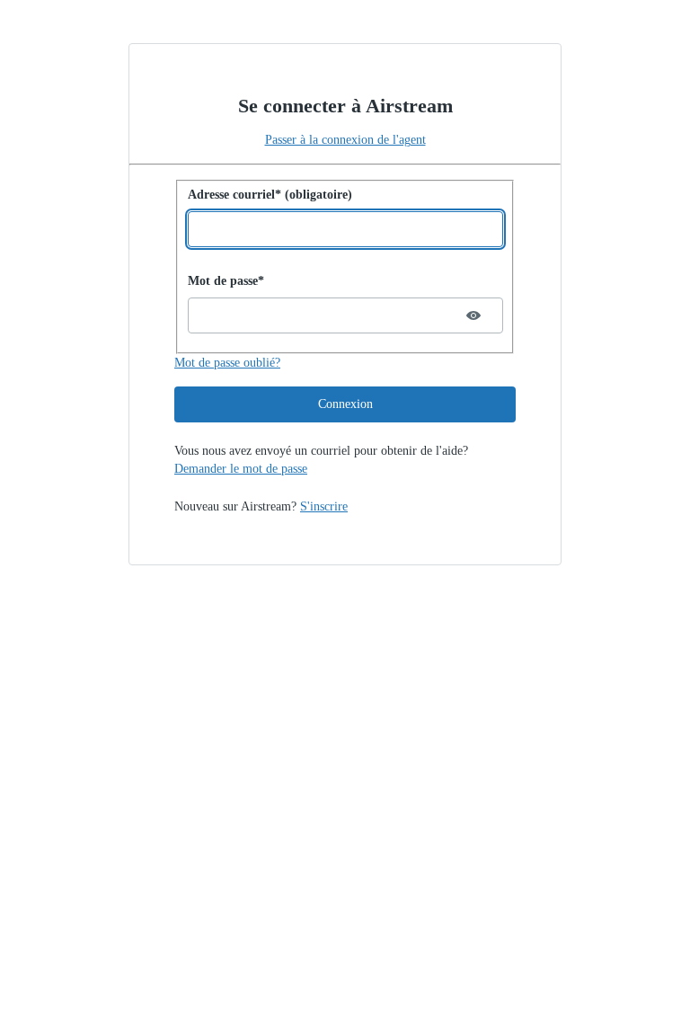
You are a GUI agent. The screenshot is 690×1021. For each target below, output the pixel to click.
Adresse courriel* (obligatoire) (270, 194)
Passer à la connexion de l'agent (345, 139)
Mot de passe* (226, 281)
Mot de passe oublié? (227, 362)
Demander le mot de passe (240, 468)
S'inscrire (324, 506)
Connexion (345, 404)
